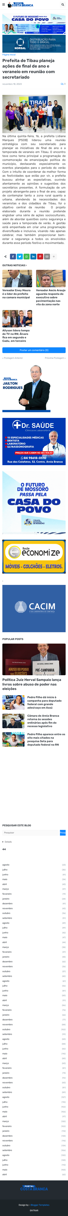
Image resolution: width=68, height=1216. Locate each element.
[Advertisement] (34, 785)
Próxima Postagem (54, 358)
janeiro (34, 898)
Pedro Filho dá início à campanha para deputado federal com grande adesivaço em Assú (44, 702)
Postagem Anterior (13, 358)
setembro (34, 918)
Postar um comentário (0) (34, 350)
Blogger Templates (40, 1205)
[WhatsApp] (27, 256)
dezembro (34, 903)
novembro (34, 908)
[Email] (47, 256)
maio (34, 879)
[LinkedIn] (33, 256)
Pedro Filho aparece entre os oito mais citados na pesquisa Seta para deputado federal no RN (46, 739)
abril (34, 884)
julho (34, 869)
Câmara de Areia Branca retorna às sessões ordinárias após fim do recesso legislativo (43, 721)
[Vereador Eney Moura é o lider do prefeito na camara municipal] (17, 278)
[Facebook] (13, 256)
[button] (3, 4)
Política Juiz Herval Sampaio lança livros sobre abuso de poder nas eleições (31, 684)
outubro (34, 913)
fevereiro (34, 894)
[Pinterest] (40, 256)
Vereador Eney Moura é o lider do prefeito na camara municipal (16, 294)
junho (34, 874)
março (34, 889)
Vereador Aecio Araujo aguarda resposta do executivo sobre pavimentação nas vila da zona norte (50, 297)
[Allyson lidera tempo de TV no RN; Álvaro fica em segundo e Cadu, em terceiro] (17, 318)
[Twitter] (20, 256)
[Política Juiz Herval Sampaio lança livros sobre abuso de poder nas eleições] (34, 659)
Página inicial (8, 55)
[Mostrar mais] (54, 256)
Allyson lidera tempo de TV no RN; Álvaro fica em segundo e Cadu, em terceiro (16, 335)
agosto (34, 864)
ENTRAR (34, 1210)
